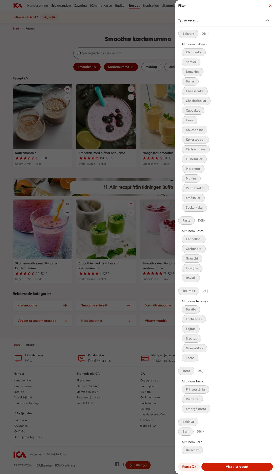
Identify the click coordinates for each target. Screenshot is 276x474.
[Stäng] (270, 6)
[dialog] (225, 237)
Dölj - (205, 34)
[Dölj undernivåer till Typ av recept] (268, 20)
